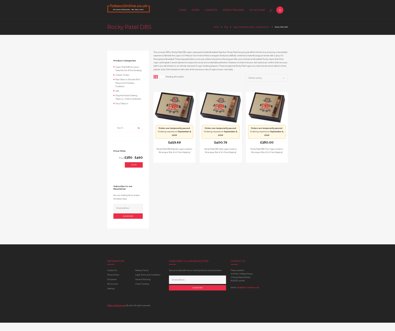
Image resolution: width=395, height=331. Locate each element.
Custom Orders (122, 75)
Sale (117, 91)
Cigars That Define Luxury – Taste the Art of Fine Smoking (128, 68)
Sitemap (110, 288)
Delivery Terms (141, 270)
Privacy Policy (113, 275)
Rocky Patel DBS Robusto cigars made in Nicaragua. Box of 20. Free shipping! (174, 150)
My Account (112, 284)
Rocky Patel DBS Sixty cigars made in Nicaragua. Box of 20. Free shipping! (220, 150)
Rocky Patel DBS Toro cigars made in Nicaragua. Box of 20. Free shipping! (267, 150)
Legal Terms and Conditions (147, 275)
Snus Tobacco (121, 103)
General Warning (143, 279)
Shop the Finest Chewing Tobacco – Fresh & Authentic (128, 97)
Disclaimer (112, 279)
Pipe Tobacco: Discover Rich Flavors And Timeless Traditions (127, 83)
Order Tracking (142, 284)
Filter (134, 165)
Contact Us (112, 270)
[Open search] (270, 10)
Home (216, 27)
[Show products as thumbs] (156, 77)
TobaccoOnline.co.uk (116, 305)
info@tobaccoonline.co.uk (247, 287)
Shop (226, 27)
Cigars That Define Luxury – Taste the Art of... (251, 27)
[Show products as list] (162, 77)
